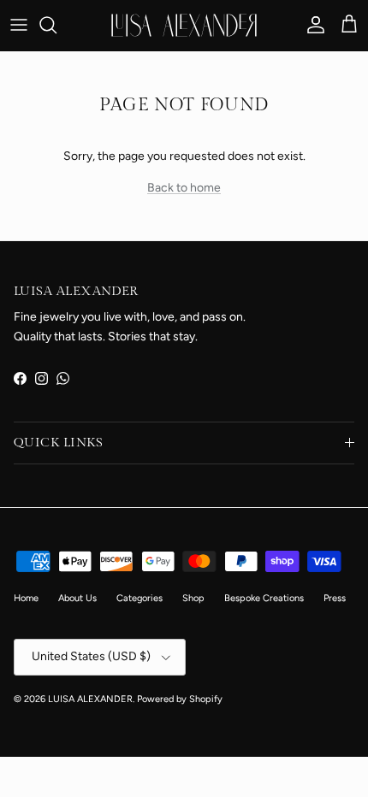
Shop (193, 598)
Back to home (184, 187)
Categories (139, 598)
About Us (77, 598)
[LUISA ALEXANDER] (184, 25)
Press (334, 598)
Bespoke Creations (264, 598)
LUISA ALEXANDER (90, 699)
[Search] (56, 25)
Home (26, 598)
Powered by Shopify (180, 699)
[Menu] (19, 25)
